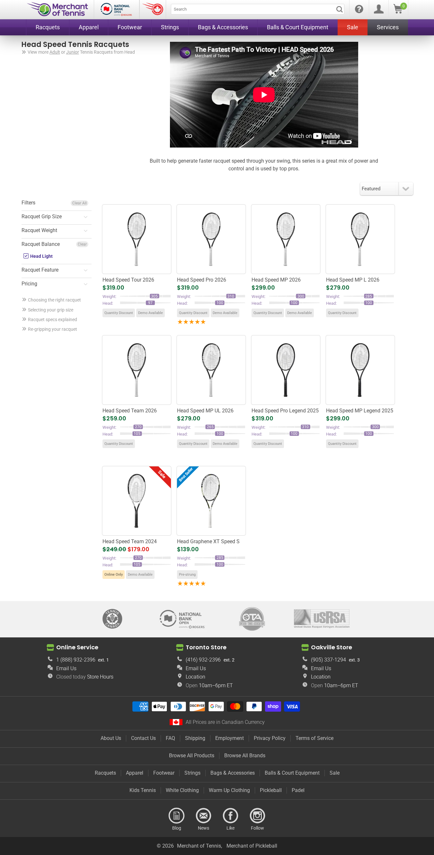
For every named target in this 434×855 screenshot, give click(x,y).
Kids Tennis (142, 790)
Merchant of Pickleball (251, 846)
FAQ (170, 738)
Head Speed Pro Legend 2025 (285, 411)
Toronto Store (206, 647)
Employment (229, 738)
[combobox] (257, 9)
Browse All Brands (244, 755)
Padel (298, 790)
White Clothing (182, 790)
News (204, 815)
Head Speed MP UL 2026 (205, 411)
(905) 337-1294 (328, 660)
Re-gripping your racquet (52, 329)
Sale (335, 773)
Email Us (66, 668)
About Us (111, 738)
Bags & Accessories (232, 773)
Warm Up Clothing (229, 790)
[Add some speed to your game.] (211, 500)
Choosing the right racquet (54, 299)
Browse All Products (191, 755)
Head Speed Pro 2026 (201, 280)
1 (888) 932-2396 (75, 660)
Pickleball (271, 790)
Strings (192, 773)
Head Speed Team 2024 (129, 541)
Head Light (41, 256)
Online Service (77, 647)
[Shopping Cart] (398, 12)
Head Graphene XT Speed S (208, 541)
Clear (82, 244)
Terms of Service (314, 738)
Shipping (195, 738)
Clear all (79, 203)
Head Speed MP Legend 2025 (359, 411)
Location (195, 677)
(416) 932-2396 (203, 660)
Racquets (105, 773)
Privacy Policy (270, 738)
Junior (72, 52)
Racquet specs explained (52, 319)
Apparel (134, 773)
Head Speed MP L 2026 (352, 280)
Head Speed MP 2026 (276, 280)
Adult (54, 52)
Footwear (163, 773)
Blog (177, 815)
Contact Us (143, 738)
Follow (257, 815)
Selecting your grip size (50, 309)
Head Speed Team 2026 (129, 411)
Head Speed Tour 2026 (128, 280)
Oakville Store (331, 647)
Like (231, 815)
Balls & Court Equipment (292, 773)
